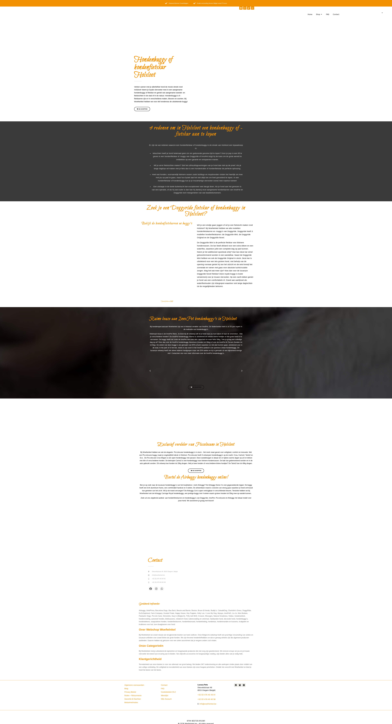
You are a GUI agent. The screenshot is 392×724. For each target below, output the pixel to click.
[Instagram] (244, 8)
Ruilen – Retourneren (132, 695)
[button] (150, 371)
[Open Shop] (321, 14)
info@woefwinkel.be (208, 704)
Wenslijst (164, 695)
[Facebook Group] (240, 685)
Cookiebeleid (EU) (168, 692)
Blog (126, 689)
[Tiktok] (248, 8)
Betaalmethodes (131, 702)
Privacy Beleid (130, 692)
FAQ (162, 689)
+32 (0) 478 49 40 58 (206, 699)
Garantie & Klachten (132, 699)
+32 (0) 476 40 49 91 (206, 695)
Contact (164, 685)
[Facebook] (241, 8)
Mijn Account (166, 699)
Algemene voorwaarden (134, 685)
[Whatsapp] (252, 8)
